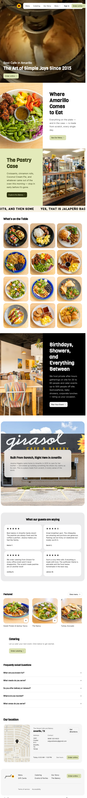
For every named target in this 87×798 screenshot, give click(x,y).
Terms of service (24, 789)
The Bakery (55, 778)
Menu (27, 6)
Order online (73, 757)
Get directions (74, 730)
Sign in (66, 6)
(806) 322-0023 (53, 739)
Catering (36, 6)
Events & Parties (41, 778)
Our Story (47, 6)
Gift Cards (22, 778)
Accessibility (36, 789)
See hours (59, 757)
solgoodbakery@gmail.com (57, 741)
